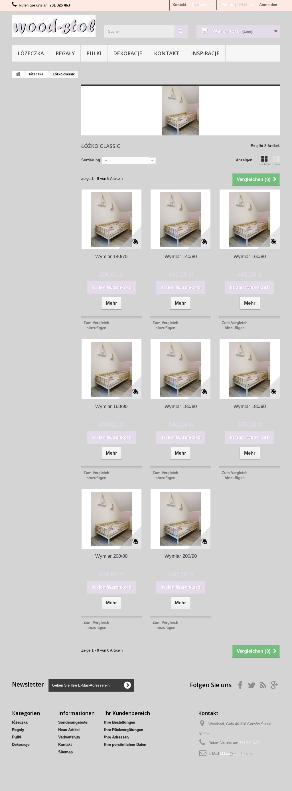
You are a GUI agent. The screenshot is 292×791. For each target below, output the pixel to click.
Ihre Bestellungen (119, 722)
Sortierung (90, 160)
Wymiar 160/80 (250, 256)
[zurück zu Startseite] (18, 74)
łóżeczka (31, 53)
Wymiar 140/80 (181, 256)
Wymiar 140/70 (111, 256)
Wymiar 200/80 (111, 556)
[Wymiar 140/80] (180, 219)
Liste (276, 164)
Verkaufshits (69, 737)
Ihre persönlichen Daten (125, 744)
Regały (65, 53)
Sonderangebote (72, 722)
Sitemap (65, 752)
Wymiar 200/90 (181, 556)
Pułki (94, 53)
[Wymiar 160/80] (249, 219)
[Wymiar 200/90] (180, 519)
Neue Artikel (69, 730)
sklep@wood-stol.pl (236, 753)
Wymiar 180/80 (181, 406)
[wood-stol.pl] (54, 26)
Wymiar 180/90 (250, 406)
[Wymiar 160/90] (111, 369)
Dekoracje (127, 53)
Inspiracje (205, 53)
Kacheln (264, 164)
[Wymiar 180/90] (249, 369)
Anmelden (268, 5)
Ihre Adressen (116, 737)
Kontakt (179, 5)
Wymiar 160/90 (111, 406)
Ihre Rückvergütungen (123, 730)
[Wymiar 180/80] (180, 369)
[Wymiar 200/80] (111, 519)
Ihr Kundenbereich (127, 713)
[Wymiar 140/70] (111, 219)
